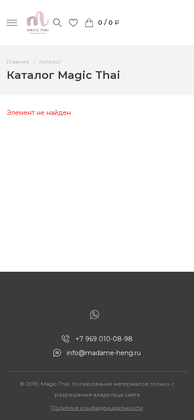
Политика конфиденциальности (97, 407)
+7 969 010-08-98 (104, 339)
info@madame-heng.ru (104, 353)
